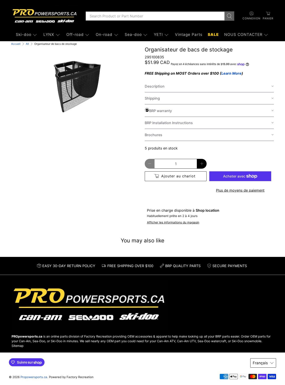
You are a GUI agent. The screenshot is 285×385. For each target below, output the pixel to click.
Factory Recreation (98, 336)
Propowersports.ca (33, 377)
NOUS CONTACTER (243, 34)
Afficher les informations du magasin (173, 222)
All (27, 44)
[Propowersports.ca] (45, 16)
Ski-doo (23, 34)
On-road (104, 34)
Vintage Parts (188, 34)
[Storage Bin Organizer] (75, 86)
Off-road (75, 34)
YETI (158, 34)
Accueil (15, 44)
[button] (209, 86)
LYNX (48, 34)
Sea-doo (133, 34)
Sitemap (18, 346)
